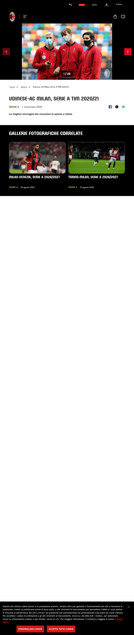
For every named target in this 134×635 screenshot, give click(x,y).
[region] (67, 618)
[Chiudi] (128, 606)
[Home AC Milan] (12, 16)
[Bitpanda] (106, 5)
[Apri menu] (24, 16)
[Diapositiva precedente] (6, 51)
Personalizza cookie (30, 628)
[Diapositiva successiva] (127, 51)
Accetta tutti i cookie (61, 628)
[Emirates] (81, 5)
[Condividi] (110, 106)
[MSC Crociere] (94, 5)
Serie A (24, 87)
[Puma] (69, 5)
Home (12, 87)
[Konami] (119, 5)
